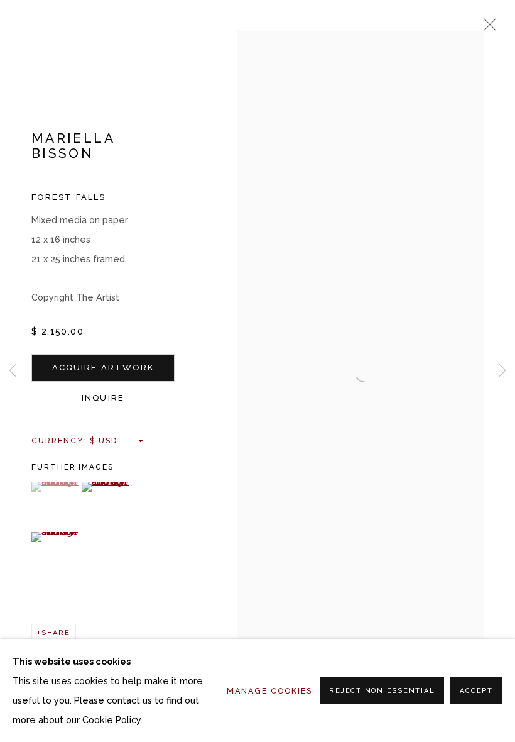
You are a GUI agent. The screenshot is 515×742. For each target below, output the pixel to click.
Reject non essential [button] (382, 691)
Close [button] (486, 28)
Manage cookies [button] (269, 690)
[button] (55, 487)
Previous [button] (12, 371)
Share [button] (55, 633)
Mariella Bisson (72, 145)
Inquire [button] (103, 397)
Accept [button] (476, 691)
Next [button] (502, 371)
